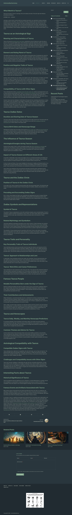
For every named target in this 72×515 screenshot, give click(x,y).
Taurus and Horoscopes (58, 71)
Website (45, 458)
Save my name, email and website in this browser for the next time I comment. (30, 471)
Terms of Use (6, 487)
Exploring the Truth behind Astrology (33, 445)
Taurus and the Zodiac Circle (59, 43)
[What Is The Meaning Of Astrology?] (58, 437)
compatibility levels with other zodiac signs (25, 91)
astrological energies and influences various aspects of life (25, 402)
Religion (48, 3)
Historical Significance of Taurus (61, 87)
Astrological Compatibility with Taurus (60, 78)
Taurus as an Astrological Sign (59, 18)
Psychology (53, 3)
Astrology (38, 3)
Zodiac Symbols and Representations (60, 50)
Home (33, 3)
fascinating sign (7, 409)
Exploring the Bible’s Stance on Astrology (59, 100)
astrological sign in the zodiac (18, 41)
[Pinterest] (31, 414)
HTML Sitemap (21, 485)
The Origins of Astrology (56, 103)
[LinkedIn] (42, 414)
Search (52, 10)
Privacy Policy (28, 485)
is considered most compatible (29, 93)
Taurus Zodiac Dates (57, 30)
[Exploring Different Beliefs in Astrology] (14, 437)
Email (32, 458)
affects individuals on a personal (38, 146)
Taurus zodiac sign (31, 129)
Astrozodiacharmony (10, 3)
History (43, 3)
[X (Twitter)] (20, 414)
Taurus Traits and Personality (59, 56)
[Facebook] (9, 414)
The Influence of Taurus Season (59, 36)
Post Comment (20, 474)
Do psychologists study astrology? (58, 99)
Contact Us (64, 3)
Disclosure (16, 485)
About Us (58, 3)
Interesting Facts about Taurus (59, 85)
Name (18, 458)
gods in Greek (39, 224)
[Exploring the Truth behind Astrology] (36, 437)
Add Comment (20, 461)
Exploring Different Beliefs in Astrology (59, 102)
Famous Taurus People (57, 65)
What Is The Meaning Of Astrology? (55, 445)
